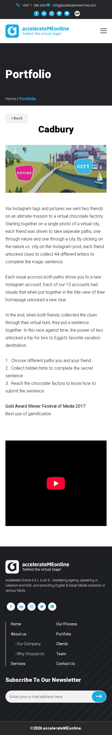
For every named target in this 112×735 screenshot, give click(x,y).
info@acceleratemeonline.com (74, 5)
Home (10, 99)
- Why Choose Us (29, 654)
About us (18, 634)
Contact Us (65, 663)
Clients (62, 644)
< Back (16, 118)
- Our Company (28, 644)
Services (18, 663)
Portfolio (63, 634)
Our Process (66, 624)
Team (61, 654)
